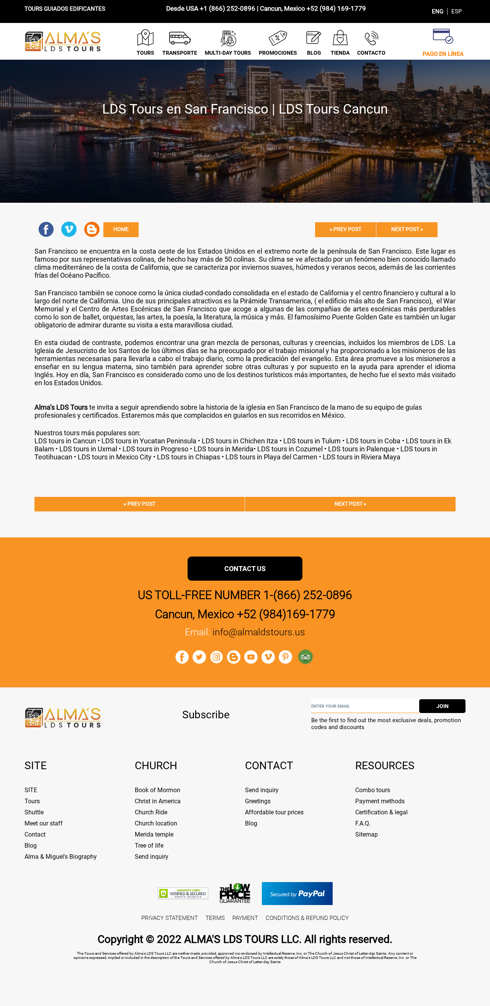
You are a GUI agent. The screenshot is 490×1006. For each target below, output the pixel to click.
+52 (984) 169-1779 (336, 8)
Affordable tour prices (274, 812)
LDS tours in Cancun (65, 441)
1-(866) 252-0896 (307, 595)
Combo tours (372, 790)
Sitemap (366, 834)
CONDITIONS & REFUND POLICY (307, 918)
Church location (156, 823)
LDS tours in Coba (373, 441)
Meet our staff (43, 823)
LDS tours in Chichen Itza (239, 441)
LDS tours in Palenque (361, 449)
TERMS (215, 918)
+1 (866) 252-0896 (227, 8)
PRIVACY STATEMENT (169, 918)
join (442, 706)
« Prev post (345, 229)
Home (121, 229)
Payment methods (380, 801)
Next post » (407, 229)
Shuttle (34, 812)
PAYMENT (245, 918)
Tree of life (149, 845)
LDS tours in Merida (222, 449)
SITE (30, 790)
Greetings (258, 801)
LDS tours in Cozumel (290, 449)
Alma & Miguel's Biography (60, 856)
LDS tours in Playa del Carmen (270, 457)
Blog (30, 845)
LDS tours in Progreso (155, 449)
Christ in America (158, 801)
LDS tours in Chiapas (188, 457)
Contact (35, 834)
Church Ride (151, 812)
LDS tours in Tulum (312, 441)
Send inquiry (151, 856)
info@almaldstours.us (258, 632)
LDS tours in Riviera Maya (361, 457)
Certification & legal (381, 812)
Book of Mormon (157, 790)
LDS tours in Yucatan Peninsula (148, 441)
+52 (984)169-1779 (286, 614)
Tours (32, 801)
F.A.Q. (363, 823)
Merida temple (154, 834)
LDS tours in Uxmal (88, 449)
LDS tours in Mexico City (114, 457)
